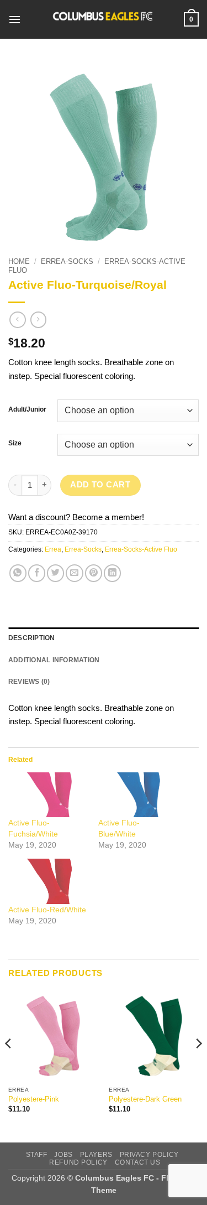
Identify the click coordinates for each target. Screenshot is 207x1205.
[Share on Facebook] (36, 572)
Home (19, 261)
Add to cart (100, 484)
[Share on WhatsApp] (17, 572)
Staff (36, 1154)
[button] (14, 19)
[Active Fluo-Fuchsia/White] (47, 794)
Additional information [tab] (53, 660)
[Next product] (17, 319)
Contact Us (138, 1162)
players (96, 1154)
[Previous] (8, 1065)
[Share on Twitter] (55, 572)
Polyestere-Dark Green (145, 1099)
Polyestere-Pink (33, 1099)
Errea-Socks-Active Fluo (141, 549)
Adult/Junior (27, 409)
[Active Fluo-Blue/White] (137, 794)
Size (15, 443)
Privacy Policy (149, 1154)
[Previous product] (38, 319)
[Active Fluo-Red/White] (47, 881)
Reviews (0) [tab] (29, 681)
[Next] (198, 1065)
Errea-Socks (67, 261)
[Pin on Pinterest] (93, 572)
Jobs (63, 1154)
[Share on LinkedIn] (112, 572)
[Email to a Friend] (74, 572)
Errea (53, 549)
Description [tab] (31, 638)
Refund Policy (78, 1162)
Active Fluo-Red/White (47, 909)
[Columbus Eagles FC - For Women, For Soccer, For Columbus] (102, 19)
